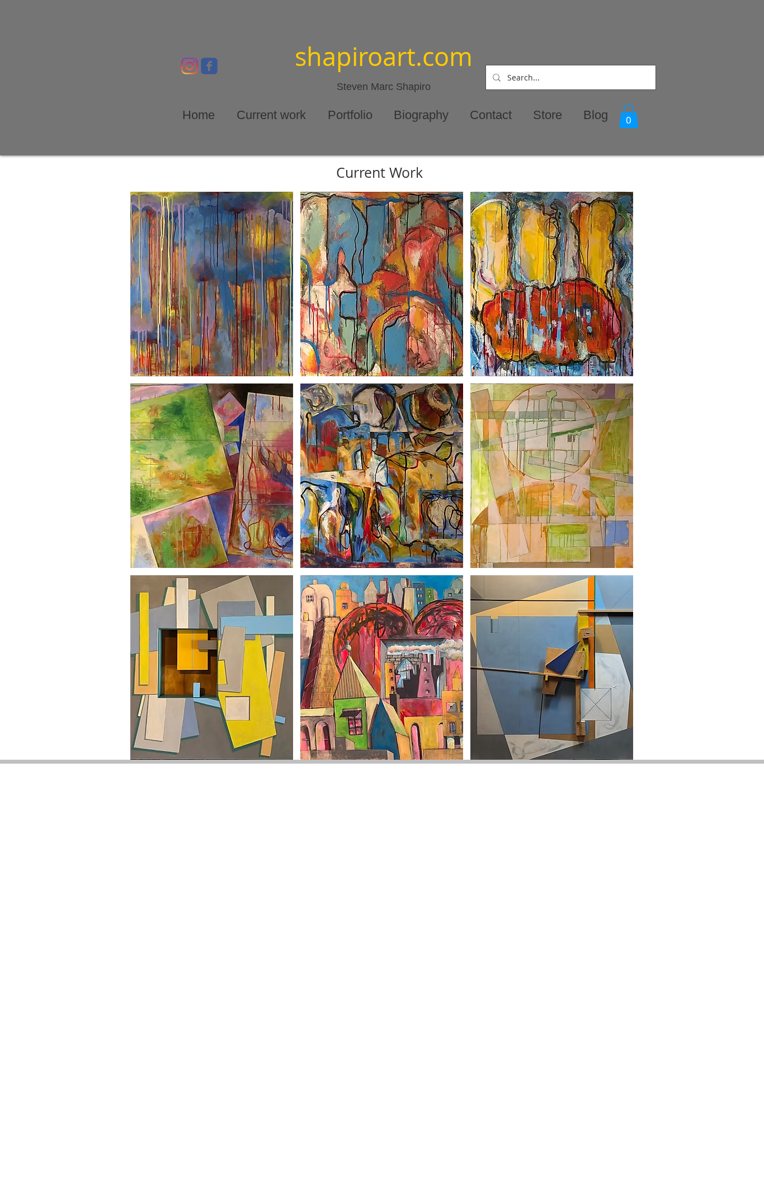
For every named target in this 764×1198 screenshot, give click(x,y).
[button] (629, 116)
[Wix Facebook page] (209, 66)
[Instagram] (189, 66)
